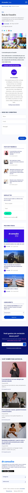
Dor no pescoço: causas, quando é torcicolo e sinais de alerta (17, 162)
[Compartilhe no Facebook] (2, 31)
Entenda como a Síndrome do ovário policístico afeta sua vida (16, 181)
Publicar (22, 138)
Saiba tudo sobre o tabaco (11, 288)
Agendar (14, 317)
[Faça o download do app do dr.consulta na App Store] (11, 471)
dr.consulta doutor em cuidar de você (14, 244)
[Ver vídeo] (14, 235)
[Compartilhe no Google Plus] (8, 31)
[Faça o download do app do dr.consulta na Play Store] (5, 471)
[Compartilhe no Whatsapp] (6, 31)
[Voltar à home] (8, 461)
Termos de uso (9, 491)
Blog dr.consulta (5, 6)
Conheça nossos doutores (14, 104)
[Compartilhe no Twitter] (4, 31)
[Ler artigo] (6, 153)
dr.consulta (6, 23)
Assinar (8, 213)
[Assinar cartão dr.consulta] (11, 65)
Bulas (10, 6)
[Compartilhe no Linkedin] (11, 31)
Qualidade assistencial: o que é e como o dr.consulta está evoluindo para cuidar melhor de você (13, 442)
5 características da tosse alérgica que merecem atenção (16, 153)
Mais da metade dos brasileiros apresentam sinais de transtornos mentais (13, 266)
